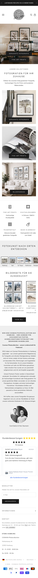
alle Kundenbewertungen (19, 478)
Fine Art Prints (19, 60)
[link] (19, 472)
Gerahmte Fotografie (19, 54)
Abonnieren (10, 501)
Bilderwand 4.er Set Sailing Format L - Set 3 (13, 307)
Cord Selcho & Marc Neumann (19, 426)
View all (19, 319)
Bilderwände (19, 192)
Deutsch (30, 559)
